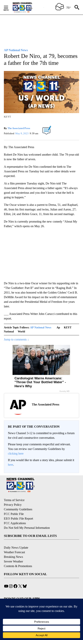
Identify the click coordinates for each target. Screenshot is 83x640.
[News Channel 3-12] (27, 7)
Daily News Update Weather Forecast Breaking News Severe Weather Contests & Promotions (18, 557)
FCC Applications (15, 523)
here (10, 464)
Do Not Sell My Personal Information (27, 527)
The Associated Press (19, 128)
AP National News (40, 327)
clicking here (16, 453)
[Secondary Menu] (9, 7)
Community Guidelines (18, 509)
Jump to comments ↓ (16, 339)
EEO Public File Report (18, 518)
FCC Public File (14, 514)
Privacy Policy (13, 504)
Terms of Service (14, 500)
